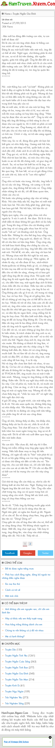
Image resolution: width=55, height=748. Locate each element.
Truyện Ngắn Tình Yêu (16, 655)
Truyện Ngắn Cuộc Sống (17, 661)
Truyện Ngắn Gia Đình (24, 13)
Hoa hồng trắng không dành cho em (23, 624)
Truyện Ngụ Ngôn (14, 691)
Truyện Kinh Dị (12, 685)
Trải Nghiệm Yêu (13, 697)
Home (8, 13)
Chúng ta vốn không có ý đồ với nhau (24, 630)
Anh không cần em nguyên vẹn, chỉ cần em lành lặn (25, 610)
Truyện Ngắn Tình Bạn (16, 667)
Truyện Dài (10, 649)
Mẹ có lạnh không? (14, 636)
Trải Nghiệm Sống (14, 703)
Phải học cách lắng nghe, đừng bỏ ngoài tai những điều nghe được (26, 576)
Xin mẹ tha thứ (12, 584)
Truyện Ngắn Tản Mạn (16, 679)
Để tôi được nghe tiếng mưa (19, 568)
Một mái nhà (11, 596)
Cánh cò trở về (12, 590)
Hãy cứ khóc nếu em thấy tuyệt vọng (23, 618)
